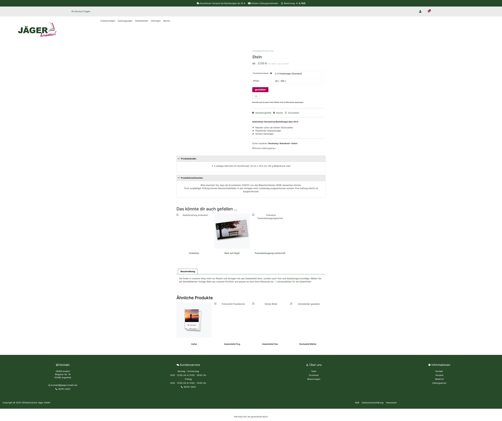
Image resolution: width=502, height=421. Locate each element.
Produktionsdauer (261, 73)
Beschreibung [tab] (188, 271)
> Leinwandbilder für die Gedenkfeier (293, 281)
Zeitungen (156, 20)
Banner (166, 20)
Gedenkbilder (141, 20)
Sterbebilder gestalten (263, 51)
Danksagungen (125, 20)
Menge (256, 81)
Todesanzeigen (107, 20)
